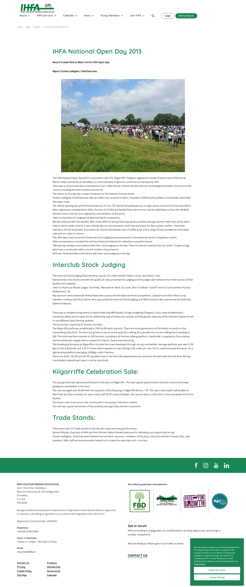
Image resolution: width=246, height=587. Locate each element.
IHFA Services (45, 15)
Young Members (110, 15)
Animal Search (186, 15)
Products (52, 562)
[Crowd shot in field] (123, 125)
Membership (53, 566)
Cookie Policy (24, 571)
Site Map (22, 575)
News (87, 15)
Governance (53, 571)
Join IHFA (135, 15)
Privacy (21, 566)
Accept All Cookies (217, 570)
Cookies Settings (217, 577)
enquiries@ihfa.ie (26, 551)
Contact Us (23, 562)
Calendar (68, 15)
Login (168, 15)
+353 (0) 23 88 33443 (28, 531)
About (23, 15)
